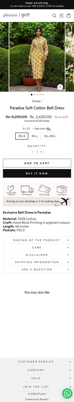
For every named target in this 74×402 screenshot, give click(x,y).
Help (36, 378)
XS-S (21, 136)
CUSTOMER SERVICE (36, 361)
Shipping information (37, 262)
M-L (35, 136)
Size (34, 128)
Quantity (37, 146)
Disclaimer (37, 254)
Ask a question (37, 269)
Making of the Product (37, 240)
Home (36, 101)
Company (36, 370)
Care (37, 247)
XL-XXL (50, 136)
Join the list (36, 386)
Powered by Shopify (37, 399)
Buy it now (37, 173)
